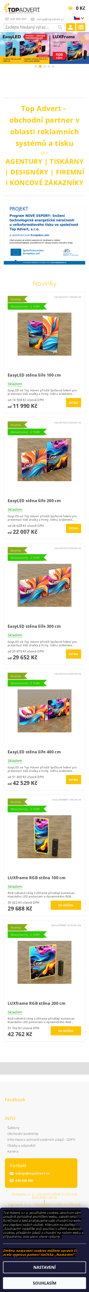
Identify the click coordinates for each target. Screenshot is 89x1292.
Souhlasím (44, 1283)
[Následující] (84, 48)
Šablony (13, 1127)
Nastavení (44, 1267)
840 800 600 (24, 1180)
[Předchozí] (4, 48)
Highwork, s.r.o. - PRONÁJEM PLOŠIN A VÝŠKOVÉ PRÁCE (44, 1206)
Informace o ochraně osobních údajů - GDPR (41, 1139)
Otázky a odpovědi (21, 1145)
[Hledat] (60, 27)
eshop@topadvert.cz (32, 1173)
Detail (74, 402)
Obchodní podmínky (22, 1133)
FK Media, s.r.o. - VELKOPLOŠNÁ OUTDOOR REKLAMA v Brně (44, 1196)
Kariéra (12, 1151)
